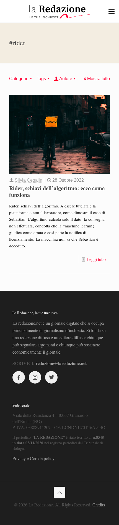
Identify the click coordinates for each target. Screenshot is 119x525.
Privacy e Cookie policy (33, 458)
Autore (65, 78)
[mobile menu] (111, 11)
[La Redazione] (59, 11)
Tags (41, 78)
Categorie (19, 78)
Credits (98, 505)
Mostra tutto (98, 78)
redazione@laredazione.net (61, 363)
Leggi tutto (96, 259)
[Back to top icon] (59, 492)
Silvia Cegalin (28, 180)
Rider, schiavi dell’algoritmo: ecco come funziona (57, 191)
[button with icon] (18, 377)
